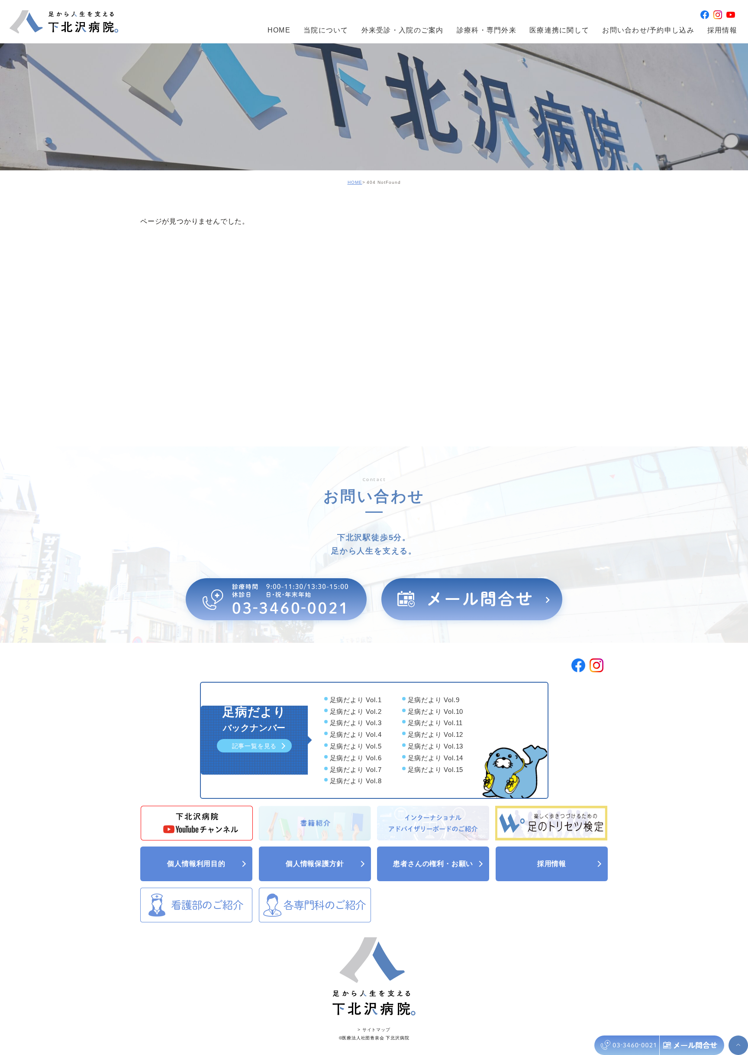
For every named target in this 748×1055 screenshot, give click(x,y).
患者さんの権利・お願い (433, 863)
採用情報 (722, 30)
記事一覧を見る (254, 745)
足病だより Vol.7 (356, 769)
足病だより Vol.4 (356, 734)
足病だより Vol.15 (436, 769)
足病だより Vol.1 (356, 699)
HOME (279, 30)
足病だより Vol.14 (436, 758)
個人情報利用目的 (196, 863)
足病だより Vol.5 (356, 746)
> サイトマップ (374, 1029)
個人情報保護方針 (315, 863)
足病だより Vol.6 (356, 758)
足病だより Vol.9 (434, 699)
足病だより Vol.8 (356, 781)
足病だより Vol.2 (356, 711)
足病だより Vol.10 (436, 711)
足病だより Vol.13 (436, 746)
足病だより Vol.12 (436, 734)
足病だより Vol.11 (435, 723)
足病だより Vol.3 (356, 723)
